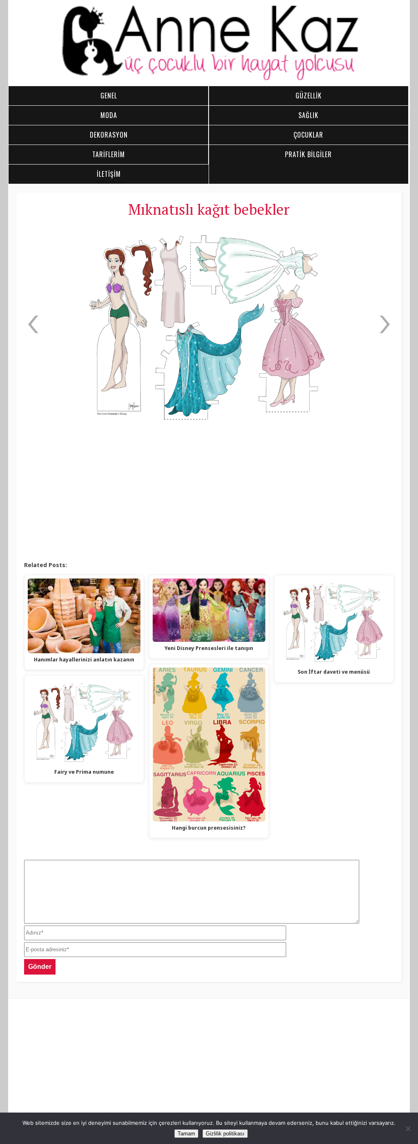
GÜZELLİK (309, 95)
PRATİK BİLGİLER (308, 154)
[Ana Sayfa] (208, 79)
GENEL (108, 95)
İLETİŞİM (109, 174)
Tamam (186, 1134)
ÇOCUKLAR (308, 135)
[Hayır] (408, 1128)
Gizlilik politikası (225, 1134)
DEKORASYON (109, 135)
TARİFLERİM (108, 154)
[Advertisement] (209, 495)
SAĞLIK (308, 115)
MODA (108, 115)
